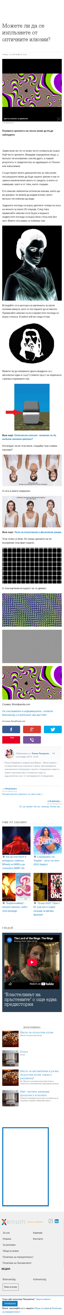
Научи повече (43, 1299)
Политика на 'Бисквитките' (17, 1263)
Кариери (37, 1233)
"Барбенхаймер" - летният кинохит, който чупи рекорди (14, 906)
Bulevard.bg (9, 1279)
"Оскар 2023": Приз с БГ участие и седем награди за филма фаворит (46, 908)
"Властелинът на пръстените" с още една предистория (30, 999)
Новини (7, 1239)
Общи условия (41, 1308)
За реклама (9, 1245)
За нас (6, 1233)
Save (12, 737)
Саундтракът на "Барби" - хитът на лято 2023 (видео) (46, 860)
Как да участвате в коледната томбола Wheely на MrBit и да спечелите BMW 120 (14, 862)
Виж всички (10, 1287)
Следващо (54, 801)
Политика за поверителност (18, 1257)
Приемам (10, 1303)
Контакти (38, 1239)
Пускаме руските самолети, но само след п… (23, 794)
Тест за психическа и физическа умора (37, 532)
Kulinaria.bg (39, 1279)
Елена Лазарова (40, 753)
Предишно (9, 788)
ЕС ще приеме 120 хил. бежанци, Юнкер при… (40, 806)
